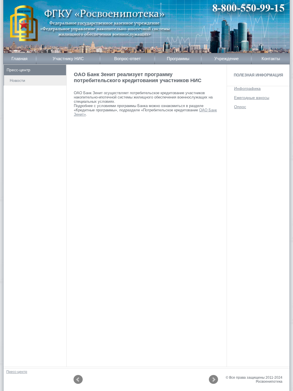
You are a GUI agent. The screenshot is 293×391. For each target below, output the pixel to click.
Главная (19, 58)
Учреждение (226, 58)
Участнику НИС (68, 58)
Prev (78, 379)
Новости (17, 80)
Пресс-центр (18, 70)
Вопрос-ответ (127, 58)
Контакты (271, 58)
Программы (178, 58)
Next (213, 379)
